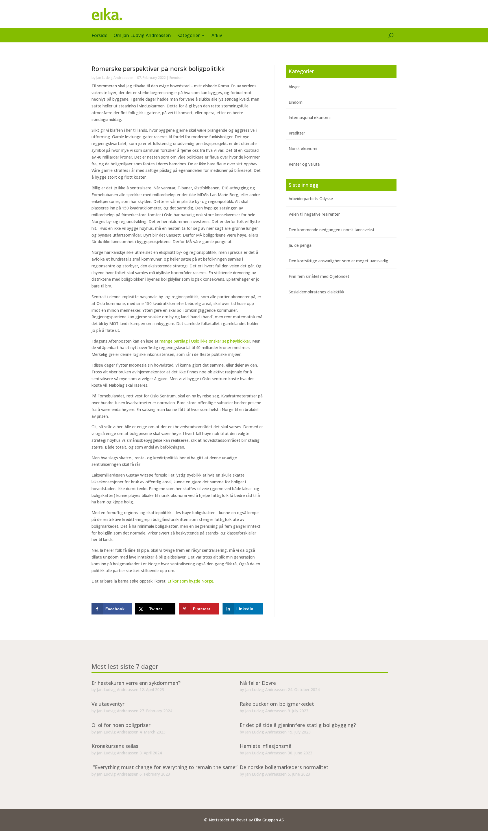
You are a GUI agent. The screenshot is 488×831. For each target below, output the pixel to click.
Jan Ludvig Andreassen (114, 77)
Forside (99, 35)
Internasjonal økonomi (309, 117)
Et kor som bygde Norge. (190, 581)
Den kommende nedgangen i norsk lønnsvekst (331, 229)
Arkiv (217, 35)
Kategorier (188, 35)
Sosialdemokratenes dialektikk (316, 292)
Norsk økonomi (303, 148)
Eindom (295, 102)
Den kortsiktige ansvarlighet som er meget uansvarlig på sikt (345, 260)
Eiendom (176, 77)
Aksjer (294, 86)
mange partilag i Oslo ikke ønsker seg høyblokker (205, 341)
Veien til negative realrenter (314, 214)
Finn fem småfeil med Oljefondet (319, 276)
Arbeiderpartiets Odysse (311, 198)
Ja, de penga (300, 245)
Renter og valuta (304, 164)
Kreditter (297, 133)
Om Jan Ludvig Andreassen (142, 35)
